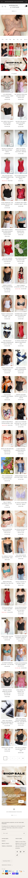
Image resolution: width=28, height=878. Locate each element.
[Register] (24, 833)
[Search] (5, 6)
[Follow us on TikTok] (17, 855)
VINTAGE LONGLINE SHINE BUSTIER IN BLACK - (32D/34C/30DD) (7, 369)
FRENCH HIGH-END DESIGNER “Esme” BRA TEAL (7, 582)
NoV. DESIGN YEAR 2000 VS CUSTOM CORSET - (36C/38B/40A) (7, 123)
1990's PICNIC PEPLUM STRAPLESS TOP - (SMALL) (20, 556)
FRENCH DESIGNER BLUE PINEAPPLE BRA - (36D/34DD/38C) (20, 231)
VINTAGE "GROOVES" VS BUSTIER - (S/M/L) (21, 582)
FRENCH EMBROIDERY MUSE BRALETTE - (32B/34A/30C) (7, 531)
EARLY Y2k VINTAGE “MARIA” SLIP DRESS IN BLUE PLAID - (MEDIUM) (20, 150)
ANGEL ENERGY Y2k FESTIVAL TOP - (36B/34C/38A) (20, 691)
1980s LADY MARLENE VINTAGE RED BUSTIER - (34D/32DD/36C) (7, 260)
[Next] (23, 758)
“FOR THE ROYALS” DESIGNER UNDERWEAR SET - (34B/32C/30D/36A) (7, 342)
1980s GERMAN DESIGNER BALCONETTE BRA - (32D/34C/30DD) (21, 260)
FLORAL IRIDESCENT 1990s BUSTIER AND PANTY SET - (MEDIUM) (7, 204)
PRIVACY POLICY (5, 843)
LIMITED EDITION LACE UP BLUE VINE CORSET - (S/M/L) (20, 476)
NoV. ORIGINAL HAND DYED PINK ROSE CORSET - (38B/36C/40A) (21, 96)
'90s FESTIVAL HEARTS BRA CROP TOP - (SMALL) (21, 503)
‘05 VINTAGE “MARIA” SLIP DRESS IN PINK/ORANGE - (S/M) (21, 342)
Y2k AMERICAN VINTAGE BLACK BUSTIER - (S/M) (7, 557)
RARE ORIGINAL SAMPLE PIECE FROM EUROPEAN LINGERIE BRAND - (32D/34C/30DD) (7, 232)
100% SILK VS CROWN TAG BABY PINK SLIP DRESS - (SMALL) (7, 150)
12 (19, 758)
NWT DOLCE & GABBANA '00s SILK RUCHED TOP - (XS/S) (20, 749)
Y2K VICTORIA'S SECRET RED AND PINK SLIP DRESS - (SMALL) (20, 177)
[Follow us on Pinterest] (24, 851)
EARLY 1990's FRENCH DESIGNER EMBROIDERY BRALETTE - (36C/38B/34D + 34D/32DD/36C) (21, 721)
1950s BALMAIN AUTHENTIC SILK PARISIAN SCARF (7, 396)
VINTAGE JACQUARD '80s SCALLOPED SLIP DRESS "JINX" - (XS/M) (7, 609)
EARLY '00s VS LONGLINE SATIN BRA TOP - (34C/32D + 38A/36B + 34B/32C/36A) (20, 423)
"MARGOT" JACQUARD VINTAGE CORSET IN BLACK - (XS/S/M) (21, 396)
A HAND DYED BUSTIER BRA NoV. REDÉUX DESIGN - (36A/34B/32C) (21, 664)
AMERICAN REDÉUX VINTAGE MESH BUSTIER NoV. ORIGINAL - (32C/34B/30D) (7, 288)
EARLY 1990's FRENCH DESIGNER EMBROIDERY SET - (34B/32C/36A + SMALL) (7, 722)
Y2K (6, 39)
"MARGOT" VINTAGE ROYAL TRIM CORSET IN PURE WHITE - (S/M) (7, 315)
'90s (10, 39)
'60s (21, 39)
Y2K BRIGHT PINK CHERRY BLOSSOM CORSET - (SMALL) (21, 203)
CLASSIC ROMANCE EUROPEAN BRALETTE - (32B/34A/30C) (21, 450)
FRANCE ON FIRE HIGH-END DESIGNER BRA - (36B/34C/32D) (7, 450)
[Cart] (25, 6)
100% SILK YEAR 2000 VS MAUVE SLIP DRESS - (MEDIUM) (20, 123)
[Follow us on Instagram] (20, 851)
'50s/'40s (26, 39)
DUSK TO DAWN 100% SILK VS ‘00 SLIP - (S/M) (7, 637)
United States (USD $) (6, 861)
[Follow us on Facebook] (17, 851)
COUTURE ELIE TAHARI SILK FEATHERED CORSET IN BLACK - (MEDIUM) (21, 637)
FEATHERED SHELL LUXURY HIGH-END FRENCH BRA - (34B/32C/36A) (21, 315)
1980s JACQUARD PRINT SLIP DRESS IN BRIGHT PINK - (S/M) (7, 177)
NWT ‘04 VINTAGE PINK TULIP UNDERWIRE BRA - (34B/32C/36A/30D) (7, 477)
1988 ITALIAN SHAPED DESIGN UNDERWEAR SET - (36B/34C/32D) (21, 369)
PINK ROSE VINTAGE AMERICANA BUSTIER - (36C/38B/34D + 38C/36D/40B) (7, 692)
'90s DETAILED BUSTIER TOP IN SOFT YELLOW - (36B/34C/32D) (21, 531)
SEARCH (3, 841)
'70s (17, 39)
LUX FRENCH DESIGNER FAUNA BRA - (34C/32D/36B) (7, 663)
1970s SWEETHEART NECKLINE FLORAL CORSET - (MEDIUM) (7, 96)
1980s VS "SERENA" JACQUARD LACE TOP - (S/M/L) (7, 504)
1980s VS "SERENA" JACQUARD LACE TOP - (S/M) (20, 286)
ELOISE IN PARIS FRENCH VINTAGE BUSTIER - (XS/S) (7, 422)
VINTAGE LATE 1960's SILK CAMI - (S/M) (7, 748)
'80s (14, 39)
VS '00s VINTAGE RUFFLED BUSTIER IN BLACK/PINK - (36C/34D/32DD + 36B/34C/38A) (21, 610)
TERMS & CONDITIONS (7, 846)
